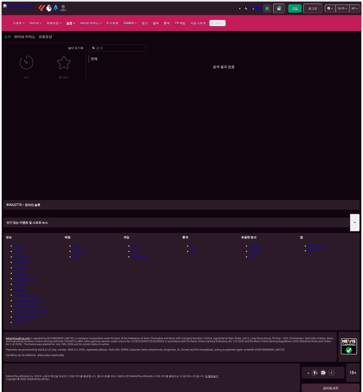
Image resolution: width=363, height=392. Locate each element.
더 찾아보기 (211, 376)
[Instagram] (323, 372)
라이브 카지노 (24, 37)
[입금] (267, 8)
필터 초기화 (75, 48)
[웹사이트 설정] (330, 8)
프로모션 (45, 37)
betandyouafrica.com (18, 338)
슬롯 (7, 37)
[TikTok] (331, 372)
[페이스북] (314, 372)
